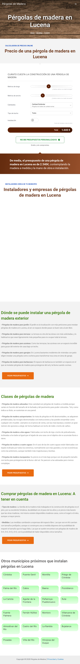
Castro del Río (30, 626)
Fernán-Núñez (30, 612)
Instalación (12, 120)
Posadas (7, 640)
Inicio (32, 33)
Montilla (46, 574)
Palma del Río (10, 588)
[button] (40, 140)
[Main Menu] (75, 4)
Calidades (11, 105)
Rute (64, 599)
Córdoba (39, 33)
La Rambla (47, 626)
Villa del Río (28, 640)
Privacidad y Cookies (55, 659)
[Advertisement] (40, 217)
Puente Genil (29, 574)
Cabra (26, 588)
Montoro (46, 612)
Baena (45, 588)
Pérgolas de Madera (14, 3)
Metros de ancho (14, 96)
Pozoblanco (67, 588)
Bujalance (66, 626)
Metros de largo (14, 87)
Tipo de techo (13, 113)
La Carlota (8, 599)
